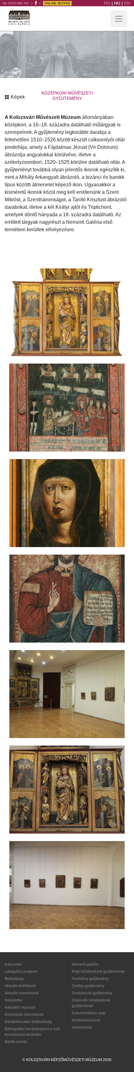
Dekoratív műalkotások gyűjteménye (91, 1003)
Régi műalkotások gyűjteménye (98, 971)
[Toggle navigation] (119, 19)
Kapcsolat (13, 964)
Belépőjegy (14, 979)
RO (108, 3)
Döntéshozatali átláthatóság (28, 1022)
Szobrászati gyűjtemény (92, 993)
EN (127, 3)
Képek (17, 97)
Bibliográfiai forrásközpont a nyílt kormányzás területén (32, 1032)
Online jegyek (57, 3)
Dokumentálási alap (89, 1013)
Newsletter (14, 1000)
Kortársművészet (86, 1020)
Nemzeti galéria (85, 964)
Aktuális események (22, 993)
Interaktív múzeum (20, 1007)
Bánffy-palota (16, 1042)
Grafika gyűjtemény (88, 986)
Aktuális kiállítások (20, 986)
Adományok (82, 1027)
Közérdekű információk (24, 1014)
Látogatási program (21, 971)
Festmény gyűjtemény (90, 979)
